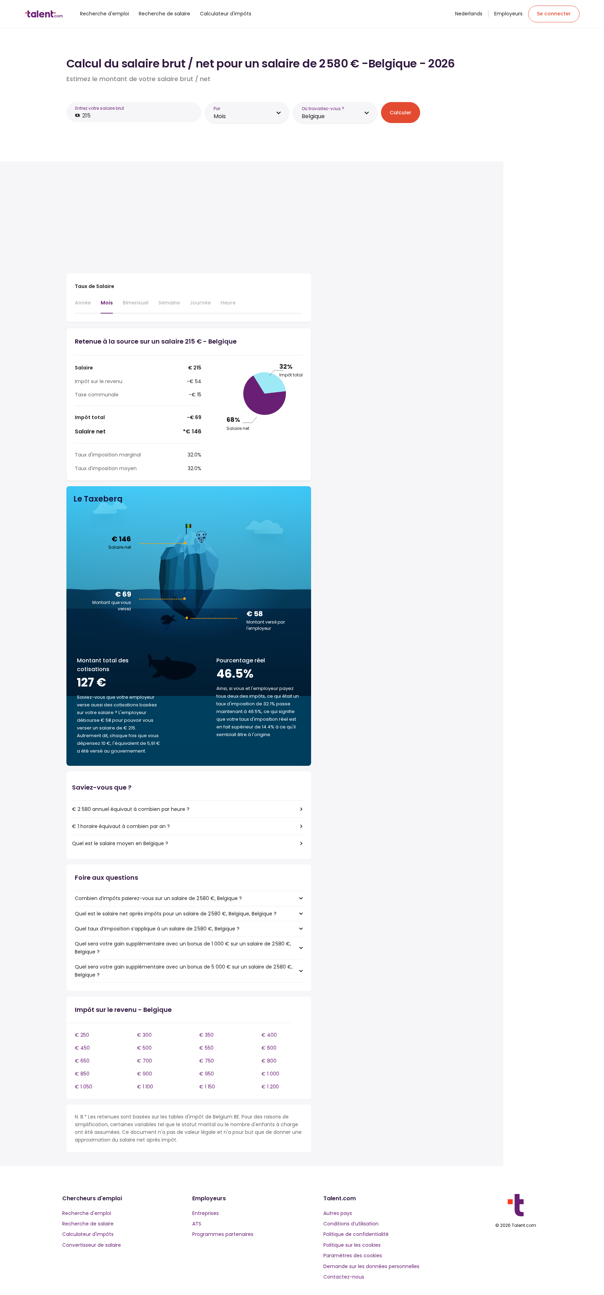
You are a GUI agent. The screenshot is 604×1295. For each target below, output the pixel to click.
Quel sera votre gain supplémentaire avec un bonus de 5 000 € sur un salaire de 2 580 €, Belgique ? (184, 970)
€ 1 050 (83, 1086)
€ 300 (144, 1034)
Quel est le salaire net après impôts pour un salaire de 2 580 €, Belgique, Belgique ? (175, 913)
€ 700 (144, 1060)
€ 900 (144, 1073)
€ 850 (82, 1073)
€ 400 (269, 1034)
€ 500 (144, 1047)
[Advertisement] (188, 219)
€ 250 (82, 1034)
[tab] (83, 306)
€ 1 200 (270, 1086)
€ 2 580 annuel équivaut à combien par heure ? (130, 809)
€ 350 (206, 1034)
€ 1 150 (207, 1086)
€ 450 (82, 1047)
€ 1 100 (145, 1086)
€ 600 (268, 1047)
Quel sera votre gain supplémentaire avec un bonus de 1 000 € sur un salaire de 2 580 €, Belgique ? (183, 947)
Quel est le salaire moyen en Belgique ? (120, 843)
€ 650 (82, 1060)
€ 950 (206, 1073)
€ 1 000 (270, 1073)
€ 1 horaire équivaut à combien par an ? (121, 826)
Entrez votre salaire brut (99, 108)
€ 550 (206, 1047)
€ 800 (268, 1060)
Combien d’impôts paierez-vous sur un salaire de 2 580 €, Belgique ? (158, 898)
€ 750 (206, 1060)
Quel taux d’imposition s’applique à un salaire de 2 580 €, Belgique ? (157, 928)
